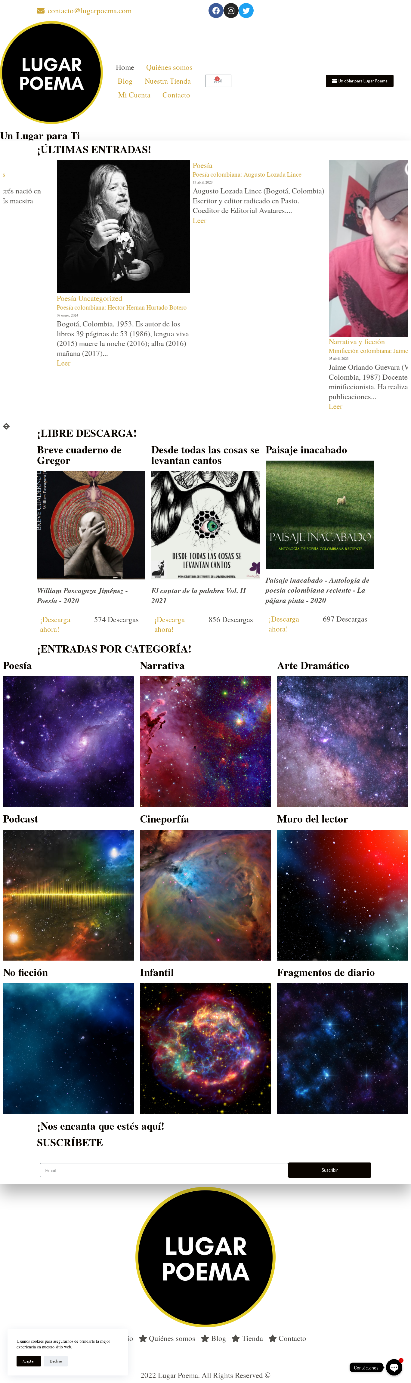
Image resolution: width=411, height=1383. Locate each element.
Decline (56, 1361)
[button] (360, 81)
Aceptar (29, 1361)
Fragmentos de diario (326, 972)
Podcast (20, 818)
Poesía (88, 165)
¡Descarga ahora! (55, 624)
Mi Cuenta (134, 95)
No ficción (25, 972)
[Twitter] (246, 10)
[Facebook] (216, 10)
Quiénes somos (169, 67)
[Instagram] (231, 10)
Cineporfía (164, 818)
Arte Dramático (313, 665)
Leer (85, 220)
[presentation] (6, 426)
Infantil (157, 972)
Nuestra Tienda (168, 81)
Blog (125, 81)
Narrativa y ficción (243, 341)
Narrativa (162, 665)
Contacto (176, 95)
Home (125, 67)
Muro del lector (312, 818)
